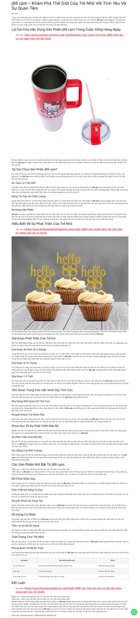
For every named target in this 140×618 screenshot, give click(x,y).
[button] (134, 612)
